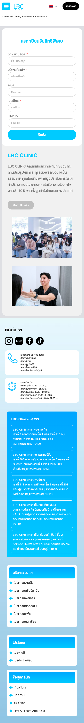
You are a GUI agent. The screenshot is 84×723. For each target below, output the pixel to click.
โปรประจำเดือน (22, 660)
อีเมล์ (11, 85)
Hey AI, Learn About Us (29, 711)
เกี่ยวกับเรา (20, 687)
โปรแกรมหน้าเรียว (24, 621)
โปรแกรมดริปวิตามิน (26, 590)
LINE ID (13, 116)
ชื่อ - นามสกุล (17, 54)
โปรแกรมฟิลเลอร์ (24, 598)
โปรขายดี (19, 652)
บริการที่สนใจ (17, 70)
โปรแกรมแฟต (22, 614)
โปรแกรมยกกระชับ (25, 606)
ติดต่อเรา (19, 703)
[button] (6, 6)
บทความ (19, 695)
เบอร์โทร (13, 101)
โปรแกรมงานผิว (23, 583)
